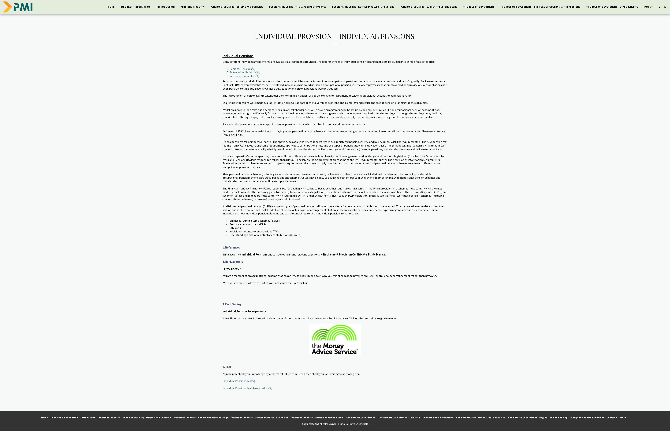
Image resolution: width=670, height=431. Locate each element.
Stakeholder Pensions (242, 72)
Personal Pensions (240, 69)
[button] (659, 7)
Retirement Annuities (242, 76)
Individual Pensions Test (237, 381)
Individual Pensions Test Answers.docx (245, 388)
